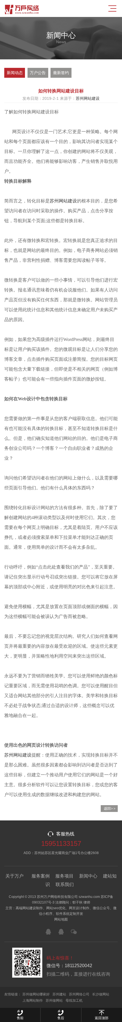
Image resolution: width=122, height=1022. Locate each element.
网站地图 (61, 919)
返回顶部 (101, 1018)
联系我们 (65, 884)
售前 (20, 1018)
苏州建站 (59, 994)
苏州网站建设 (88, 98)
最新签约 (61, 72)
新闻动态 (15, 72)
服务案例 (40, 876)
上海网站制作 (32, 1000)
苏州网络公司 (79, 994)
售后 (60, 1018)
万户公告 (38, 72)
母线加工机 (74, 1000)
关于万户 (14, 876)
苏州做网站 (54, 1000)
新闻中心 (88, 876)
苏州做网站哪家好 (36, 994)
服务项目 (64, 876)
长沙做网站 (100, 994)
